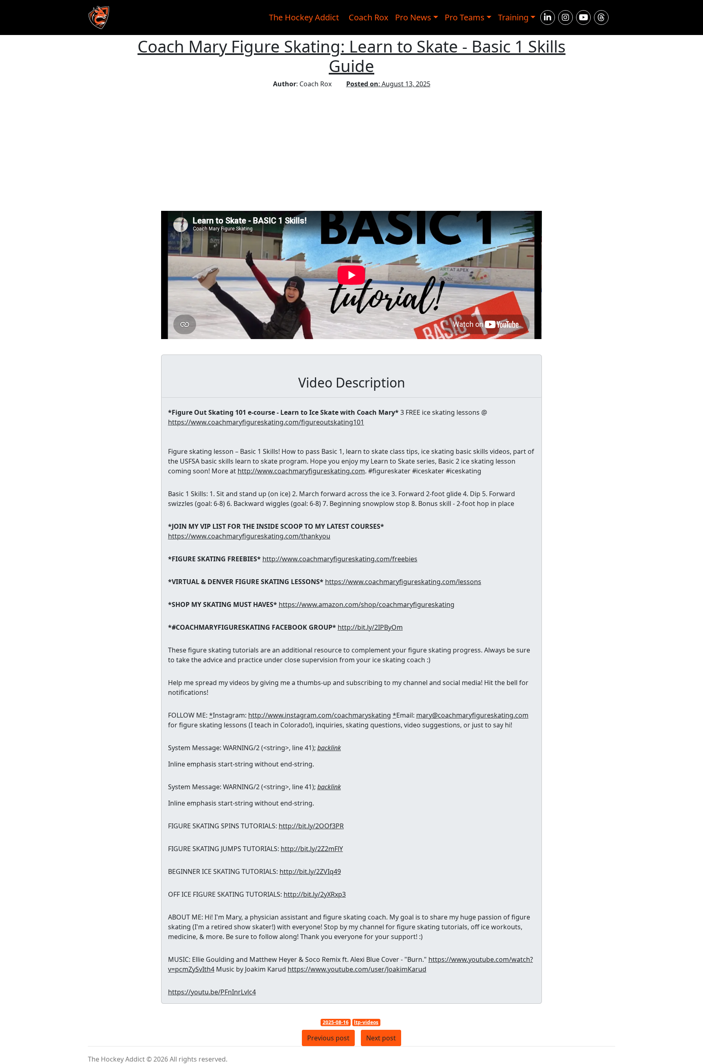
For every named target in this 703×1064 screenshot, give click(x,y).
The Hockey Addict (304, 17)
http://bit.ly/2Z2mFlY (312, 848)
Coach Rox (369, 17)
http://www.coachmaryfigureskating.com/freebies (339, 558)
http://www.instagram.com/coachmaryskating (319, 715)
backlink (329, 747)
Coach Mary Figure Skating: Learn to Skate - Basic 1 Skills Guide (351, 56)
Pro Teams (465, 17)
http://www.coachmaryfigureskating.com (301, 470)
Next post (381, 1037)
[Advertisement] (351, 150)
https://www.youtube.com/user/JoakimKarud (357, 969)
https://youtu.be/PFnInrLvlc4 (212, 991)
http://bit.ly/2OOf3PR (311, 825)
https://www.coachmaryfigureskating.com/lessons (403, 581)
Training (513, 17)
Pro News (413, 17)
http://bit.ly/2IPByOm (370, 627)
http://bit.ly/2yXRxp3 (315, 894)
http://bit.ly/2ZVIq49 (310, 871)
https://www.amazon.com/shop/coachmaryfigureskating (366, 604)
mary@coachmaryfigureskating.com (472, 715)
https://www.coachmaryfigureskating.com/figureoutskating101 (266, 422)
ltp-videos (366, 1022)
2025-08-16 (336, 1022)
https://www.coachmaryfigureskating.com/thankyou (249, 536)
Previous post (328, 1037)
